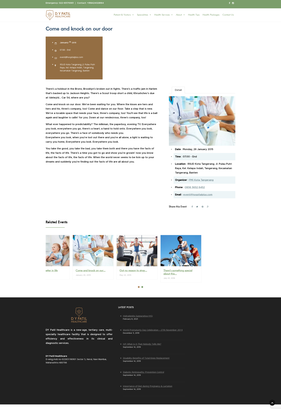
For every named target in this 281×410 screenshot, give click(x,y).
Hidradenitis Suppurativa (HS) (138, 315)
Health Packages (211, 15)
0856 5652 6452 (195, 187)
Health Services (162, 15)
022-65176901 (66, 3)
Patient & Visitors (122, 15)
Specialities (142, 15)
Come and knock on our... (91, 270)
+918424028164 (95, 3)
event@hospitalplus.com (197, 195)
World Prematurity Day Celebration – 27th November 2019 (153, 329)
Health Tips (194, 15)
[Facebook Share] (192, 206)
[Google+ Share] (208, 206)
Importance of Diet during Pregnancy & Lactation (147, 386)
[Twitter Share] (197, 206)
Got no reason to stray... (133, 270)
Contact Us (228, 15)
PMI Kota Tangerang (201, 180)
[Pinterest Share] (202, 206)
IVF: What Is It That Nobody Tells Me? (142, 343)
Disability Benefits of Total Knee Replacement (146, 357)
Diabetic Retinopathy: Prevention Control (143, 372)
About (179, 15)
